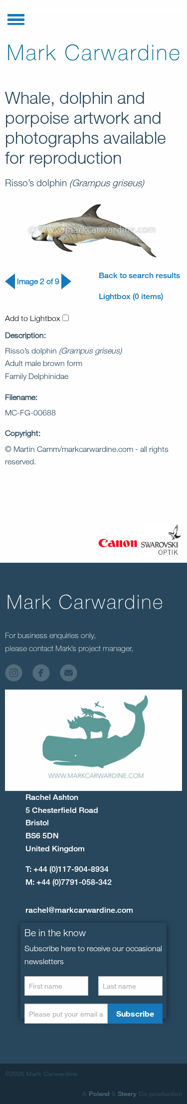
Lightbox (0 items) (131, 296)
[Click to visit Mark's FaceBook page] (45, 675)
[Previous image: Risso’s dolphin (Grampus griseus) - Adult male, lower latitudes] (10, 286)
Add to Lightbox (33, 318)
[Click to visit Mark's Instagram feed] (17, 675)
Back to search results (139, 275)
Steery (127, 1094)
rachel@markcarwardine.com (79, 910)
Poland (99, 1094)
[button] (15, 17)
